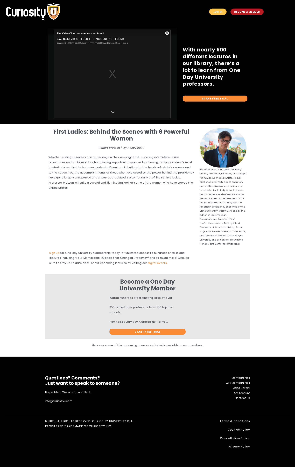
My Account (242, 393)
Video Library (241, 388)
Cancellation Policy (235, 438)
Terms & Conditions (235, 421)
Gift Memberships (238, 383)
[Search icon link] (270, 12)
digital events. (157, 263)
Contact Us (242, 398)
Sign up (54, 253)
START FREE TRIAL (215, 98)
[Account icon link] (277, 12)
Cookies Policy (239, 430)
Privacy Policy (239, 447)
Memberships (240, 378)
